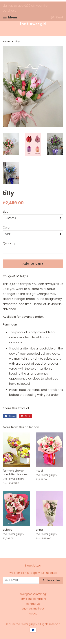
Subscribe (51, 580)
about (33, 613)
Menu (12, 17)
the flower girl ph (26, 624)
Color (6, 227)
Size (5, 211)
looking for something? (33, 594)
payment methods (33, 608)
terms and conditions (33, 599)
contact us (33, 604)
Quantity (9, 243)
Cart (59, 17)
